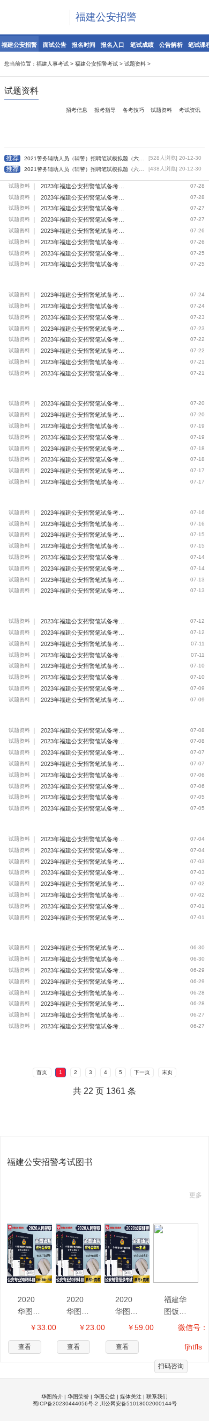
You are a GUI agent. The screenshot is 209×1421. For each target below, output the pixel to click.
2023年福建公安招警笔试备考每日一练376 (83, 470)
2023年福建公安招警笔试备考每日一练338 (83, 993)
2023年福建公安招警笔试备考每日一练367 (83, 590)
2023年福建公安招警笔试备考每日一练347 (83, 861)
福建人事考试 (52, 64)
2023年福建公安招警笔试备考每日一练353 (83, 775)
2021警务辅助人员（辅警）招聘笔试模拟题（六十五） (75, 169)
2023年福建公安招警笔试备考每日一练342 (83, 947)
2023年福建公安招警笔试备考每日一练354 (83, 786)
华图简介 (52, 1396)
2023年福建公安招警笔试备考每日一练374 (83, 512)
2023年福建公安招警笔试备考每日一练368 (83, 580)
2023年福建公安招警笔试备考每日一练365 (83, 621)
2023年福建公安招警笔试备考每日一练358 (83, 730)
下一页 (142, 1072)
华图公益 (104, 1396)
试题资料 (135, 64)
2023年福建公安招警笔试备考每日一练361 (83, 677)
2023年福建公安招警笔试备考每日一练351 (83, 808)
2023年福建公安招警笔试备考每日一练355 (83, 764)
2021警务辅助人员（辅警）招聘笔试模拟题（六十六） (75, 158)
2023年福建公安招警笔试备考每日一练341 (83, 959)
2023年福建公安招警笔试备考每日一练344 (83, 906)
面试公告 (54, 44)
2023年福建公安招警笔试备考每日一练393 (83, 231)
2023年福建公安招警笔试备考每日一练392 (83, 253)
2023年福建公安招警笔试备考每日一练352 (83, 797)
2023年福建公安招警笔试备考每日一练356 (83, 752)
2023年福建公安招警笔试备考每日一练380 (83, 426)
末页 (167, 1072)
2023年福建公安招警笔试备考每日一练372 (83, 546)
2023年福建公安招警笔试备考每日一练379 (83, 437)
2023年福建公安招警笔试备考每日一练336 (83, 1026)
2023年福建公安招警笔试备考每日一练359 (83, 700)
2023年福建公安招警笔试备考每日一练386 (83, 339)
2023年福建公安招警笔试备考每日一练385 (83, 350)
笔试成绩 (142, 44)
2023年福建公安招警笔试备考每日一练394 (83, 242)
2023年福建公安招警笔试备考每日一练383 (83, 362)
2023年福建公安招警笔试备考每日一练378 (83, 448)
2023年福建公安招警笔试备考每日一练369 (83, 557)
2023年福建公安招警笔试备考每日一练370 (83, 568)
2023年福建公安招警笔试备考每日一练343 (83, 917)
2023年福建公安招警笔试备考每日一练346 (83, 883)
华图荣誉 (78, 1396)
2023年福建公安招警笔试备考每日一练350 (83, 839)
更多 (195, 1195)
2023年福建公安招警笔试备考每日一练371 (83, 534)
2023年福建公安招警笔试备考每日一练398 (83, 186)
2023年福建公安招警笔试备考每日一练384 (83, 373)
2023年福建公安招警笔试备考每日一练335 (83, 1015)
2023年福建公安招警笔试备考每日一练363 (83, 655)
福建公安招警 (106, 17)
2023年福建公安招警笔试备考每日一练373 (83, 524)
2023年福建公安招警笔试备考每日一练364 (83, 644)
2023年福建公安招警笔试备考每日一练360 (83, 688)
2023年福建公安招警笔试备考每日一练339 (83, 981)
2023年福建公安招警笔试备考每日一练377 (83, 459)
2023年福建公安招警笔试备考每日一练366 (83, 632)
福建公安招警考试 (96, 64)
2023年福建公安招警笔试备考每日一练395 (83, 208)
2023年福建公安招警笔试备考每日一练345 (83, 895)
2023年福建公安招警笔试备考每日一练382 (83, 414)
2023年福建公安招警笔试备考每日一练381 (83, 403)
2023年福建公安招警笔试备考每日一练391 (83, 264)
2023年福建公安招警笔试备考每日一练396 (83, 219)
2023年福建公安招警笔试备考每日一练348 (83, 872)
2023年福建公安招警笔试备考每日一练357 (83, 741)
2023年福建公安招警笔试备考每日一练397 (83, 197)
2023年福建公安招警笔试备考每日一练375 (83, 482)
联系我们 (157, 1396)
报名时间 (83, 44)
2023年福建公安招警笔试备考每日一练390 (83, 295)
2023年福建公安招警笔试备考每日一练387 (83, 328)
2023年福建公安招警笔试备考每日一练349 (83, 850)
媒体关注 (130, 1396)
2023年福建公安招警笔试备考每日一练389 (83, 306)
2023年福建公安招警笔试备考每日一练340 (83, 970)
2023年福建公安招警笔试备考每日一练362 (83, 666)
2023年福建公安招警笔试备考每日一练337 (83, 1003)
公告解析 (171, 44)
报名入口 (112, 44)
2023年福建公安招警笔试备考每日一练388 (83, 317)
